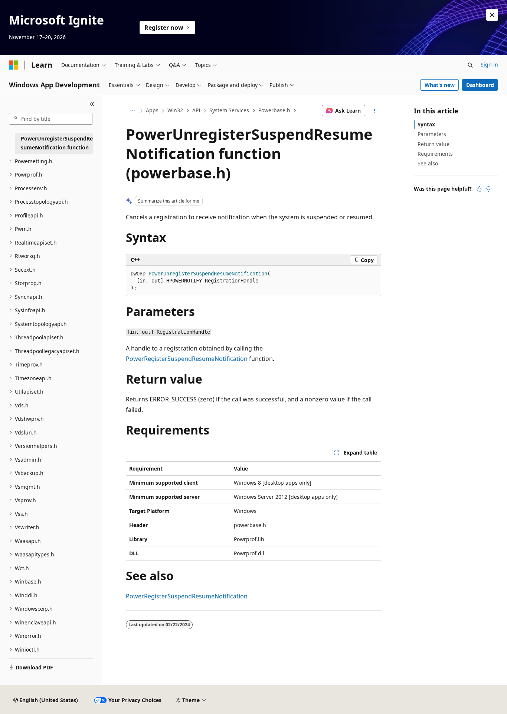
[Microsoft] (14, 65)
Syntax (426, 124)
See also (428, 163)
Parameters (432, 134)
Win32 (175, 110)
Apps (152, 110)
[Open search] (470, 65)
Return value (433, 144)
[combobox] (51, 119)
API (196, 110)
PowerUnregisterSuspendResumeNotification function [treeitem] (57, 143)
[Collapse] (92, 104)
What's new (440, 84)
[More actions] (374, 111)
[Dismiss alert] (492, 15)
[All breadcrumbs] (132, 111)
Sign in (489, 64)
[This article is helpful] (479, 188)
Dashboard (480, 84)
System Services (229, 110)
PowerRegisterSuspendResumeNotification (187, 359)
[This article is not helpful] (488, 188)
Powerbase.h (274, 110)
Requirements (435, 153)
